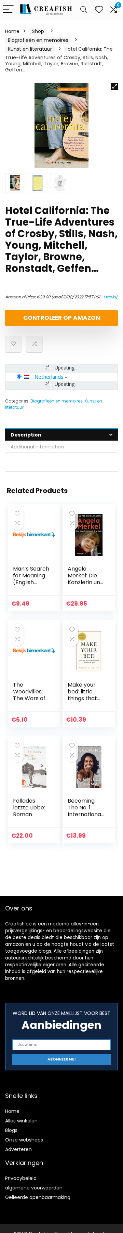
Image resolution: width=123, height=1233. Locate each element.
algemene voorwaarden (34, 1187)
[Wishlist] (99, 9)
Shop (38, 31)
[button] (114, 86)
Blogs (11, 1130)
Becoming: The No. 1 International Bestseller (85, 811)
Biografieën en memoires (38, 40)
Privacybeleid (21, 1178)
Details (110, 297)
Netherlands (49, 376)
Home (12, 31)
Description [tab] (26, 434)
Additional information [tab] (37, 446)
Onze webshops (24, 1139)
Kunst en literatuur (30, 49)
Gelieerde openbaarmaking (37, 1197)
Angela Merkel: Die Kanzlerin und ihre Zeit (86, 579)
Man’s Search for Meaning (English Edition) (31, 579)
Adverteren (18, 1149)
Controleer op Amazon (61, 318)
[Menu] (8, 10)
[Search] (84, 10)
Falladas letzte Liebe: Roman (29, 807)
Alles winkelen (21, 1120)
